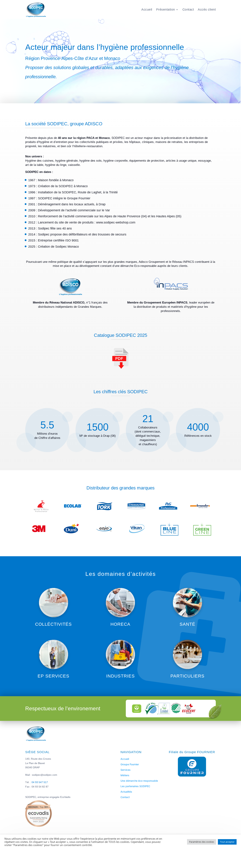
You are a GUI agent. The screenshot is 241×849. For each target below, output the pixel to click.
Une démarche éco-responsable (139, 780)
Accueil (146, 9)
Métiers (124, 775)
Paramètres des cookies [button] (201, 841)
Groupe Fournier (129, 764)
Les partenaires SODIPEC (135, 786)
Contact (188, 9)
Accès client (207, 9)
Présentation (165, 9)
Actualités (126, 791)
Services (125, 769)
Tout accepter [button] (227, 841)
